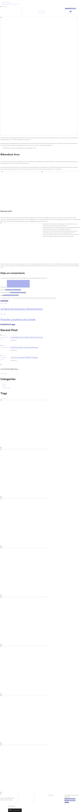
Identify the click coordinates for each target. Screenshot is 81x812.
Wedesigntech (19, 806)
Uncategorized (6, 387)
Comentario (3, 287)
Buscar (13, 324)
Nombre (2, 289)
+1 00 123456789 (4, 802)
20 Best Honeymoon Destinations (21, 308)
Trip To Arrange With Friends (24, 357)
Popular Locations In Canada (17, 319)
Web (1, 295)
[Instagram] (41, 1)
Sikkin (3, 398)
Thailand (5, 398)
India (1, 398)
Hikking (4, 384)
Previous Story (3, 303)
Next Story (3, 314)
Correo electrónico (5, 292)
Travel (4, 386)
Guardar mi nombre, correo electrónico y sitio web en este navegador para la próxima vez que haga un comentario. (29, 298)
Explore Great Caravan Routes (24, 347)
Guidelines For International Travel (26, 337)
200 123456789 (12, 802)
